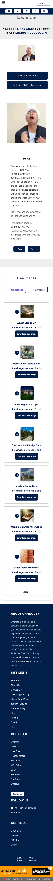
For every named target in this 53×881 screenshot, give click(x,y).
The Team (16, 680)
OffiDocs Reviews (20, 859)
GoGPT (14, 835)
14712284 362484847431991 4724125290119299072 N (26, 31)
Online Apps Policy (20, 694)
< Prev (19, 249)
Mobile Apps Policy (20, 699)
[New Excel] (35, 11)
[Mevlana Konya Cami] (27, 480)
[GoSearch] (17, 11)
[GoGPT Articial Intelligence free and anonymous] (8, 11)
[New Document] (26, 11)
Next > (34, 249)
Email (17, 812)
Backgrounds (16, 290)
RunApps (15, 779)
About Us (15, 685)
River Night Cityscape (26, 404)
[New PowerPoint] (44, 11)
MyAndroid (16, 774)
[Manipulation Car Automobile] (27, 521)
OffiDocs (15, 742)
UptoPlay (15, 751)
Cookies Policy (18, 708)
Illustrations (39, 290)
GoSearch (16, 831)
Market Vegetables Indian (26, 363)
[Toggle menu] (3, 3)
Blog (13, 713)
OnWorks (15, 746)
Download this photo (27, 75)
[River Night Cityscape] (27, 399)
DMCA (14, 722)
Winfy (13, 770)
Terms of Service (19, 704)
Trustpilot (17, 794)
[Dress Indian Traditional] (27, 562)
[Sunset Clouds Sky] (27, 317)
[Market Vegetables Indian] (27, 358)
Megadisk (15, 760)
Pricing (14, 718)
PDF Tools (16, 840)
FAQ (13, 727)
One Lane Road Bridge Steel (26, 445)
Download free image (26, 334)
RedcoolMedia (18, 756)
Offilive (14, 845)
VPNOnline (16, 765)
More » (26, 591)
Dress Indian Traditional (26, 567)
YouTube (18, 808)
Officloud (15, 784)
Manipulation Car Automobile (26, 526)
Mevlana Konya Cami (26, 486)
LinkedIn (32, 808)
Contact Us (16, 690)
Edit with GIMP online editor (27, 85)
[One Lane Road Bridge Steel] (27, 440)
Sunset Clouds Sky (26, 322)
